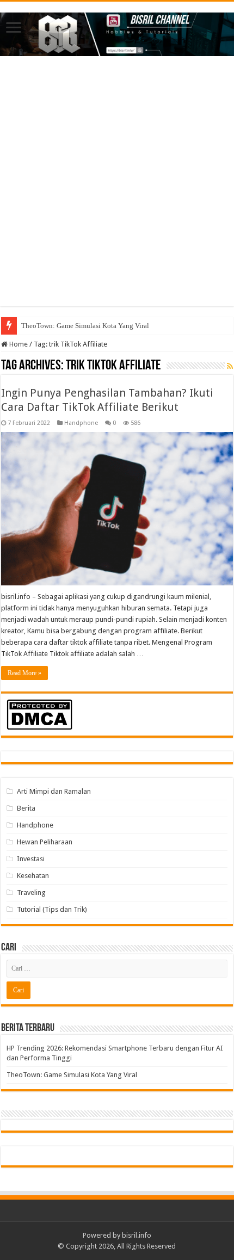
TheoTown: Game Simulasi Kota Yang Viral (85, 326)
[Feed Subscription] (230, 366)
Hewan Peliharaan (44, 842)
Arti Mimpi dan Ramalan (54, 791)
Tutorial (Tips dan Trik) (52, 909)
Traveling (31, 892)
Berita (26, 808)
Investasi (31, 859)
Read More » (24, 673)
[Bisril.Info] (117, 32)
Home (18, 344)
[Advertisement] (117, 189)
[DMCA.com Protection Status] (39, 714)
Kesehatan (33, 876)
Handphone (81, 423)
